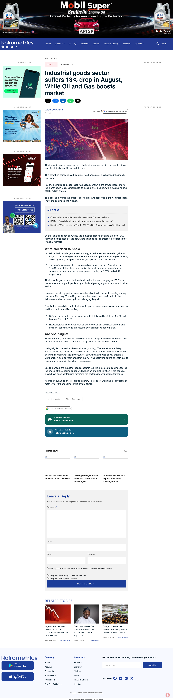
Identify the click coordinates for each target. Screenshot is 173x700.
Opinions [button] (138, 43)
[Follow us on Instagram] (12, 46)
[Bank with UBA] (22, 170)
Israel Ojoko (95, 640)
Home (48, 43)
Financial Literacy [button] (111, 43)
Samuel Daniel (65, 640)
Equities (54, 58)
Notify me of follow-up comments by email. (68, 575)
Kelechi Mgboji (123, 637)
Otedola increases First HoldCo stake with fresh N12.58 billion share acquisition (84, 631)
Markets (77, 671)
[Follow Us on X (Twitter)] (131, 678)
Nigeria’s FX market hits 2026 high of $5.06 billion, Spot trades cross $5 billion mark (87, 225)
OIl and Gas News (73, 399)
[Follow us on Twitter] (16, 46)
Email (50, 554)
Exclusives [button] (59, 43)
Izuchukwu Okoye (54, 109)
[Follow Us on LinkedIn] (120, 678)
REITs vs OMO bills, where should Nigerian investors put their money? (81, 221)
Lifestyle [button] (126, 43)
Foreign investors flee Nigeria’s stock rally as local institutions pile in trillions (115, 629)
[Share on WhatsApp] (70, 101)
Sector (76, 675)
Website (92, 554)
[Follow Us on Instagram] (126, 678)
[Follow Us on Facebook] (115, 678)
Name (50, 541)
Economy (78, 667)
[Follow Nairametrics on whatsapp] (22, 217)
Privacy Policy (50, 675)
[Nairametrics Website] (17, 42)
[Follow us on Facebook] (3, 46)
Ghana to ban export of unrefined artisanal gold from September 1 (79, 217)
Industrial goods (53, 399)
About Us (48, 667)
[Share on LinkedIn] (63, 101)
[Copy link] (78, 101)
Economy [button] (72, 43)
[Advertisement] (152, 82)
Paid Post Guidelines (53, 684)
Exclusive (78, 662)
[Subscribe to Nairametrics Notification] (168, 695)
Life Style (77, 684)
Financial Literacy (81, 679)
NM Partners (50, 679)
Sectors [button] (96, 43)
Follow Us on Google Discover (116, 111)
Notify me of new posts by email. (63, 578)
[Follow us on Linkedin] (7, 46)
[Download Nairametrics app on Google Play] (18, 665)
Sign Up (152, 665)
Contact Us (49, 671)
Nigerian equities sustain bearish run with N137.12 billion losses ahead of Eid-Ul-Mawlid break (57, 631)
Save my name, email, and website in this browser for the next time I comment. (80, 568)
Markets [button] (84, 43)
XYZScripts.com (99, 699)
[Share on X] (48, 101)
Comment (52, 507)
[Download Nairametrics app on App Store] (18, 676)
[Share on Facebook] (55, 101)
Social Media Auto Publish (77, 699)
